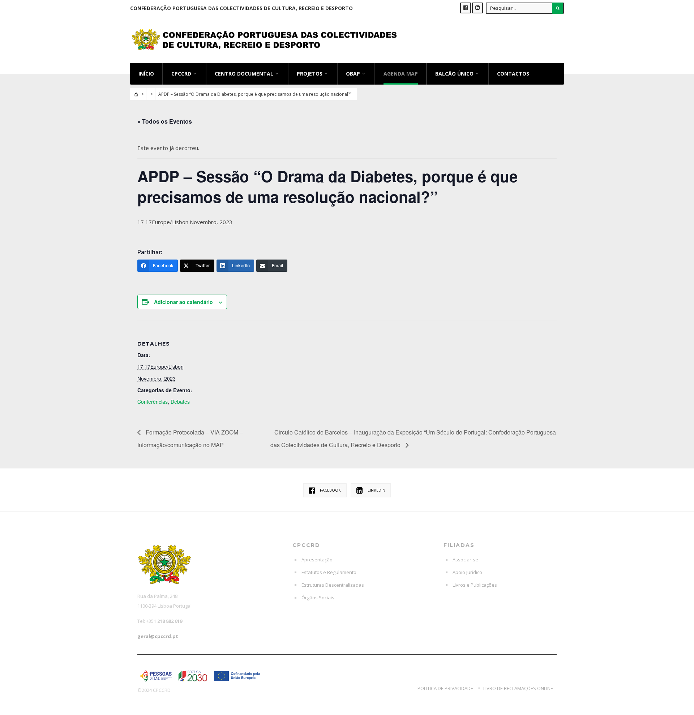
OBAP (353, 73)
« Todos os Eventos (164, 121)
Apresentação (317, 559)
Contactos (513, 73)
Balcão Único (454, 73)
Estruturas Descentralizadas (332, 585)
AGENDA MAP (401, 73)
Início (146, 73)
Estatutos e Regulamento (328, 572)
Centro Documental (244, 73)
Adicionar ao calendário (183, 301)
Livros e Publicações (475, 585)
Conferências (152, 401)
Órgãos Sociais (317, 597)
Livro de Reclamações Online (518, 688)
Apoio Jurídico (467, 572)
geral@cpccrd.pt (157, 636)
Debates (180, 401)
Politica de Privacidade (445, 688)
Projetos (309, 73)
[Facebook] (465, 8)
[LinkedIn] (477, 8)
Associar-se (465, 559)
